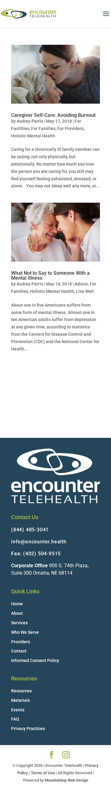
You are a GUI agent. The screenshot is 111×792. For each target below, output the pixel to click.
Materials (20, 700)
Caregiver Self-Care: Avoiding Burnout (53, 115)
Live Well (85, 291)
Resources (21, 690)
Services (19, 622)
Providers (20, 641)
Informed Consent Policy (35, 660)
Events (17, 709)
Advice (81, 283)
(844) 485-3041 (30, 530)
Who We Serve (25, 632)
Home (17, 603)
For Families (43, 128)
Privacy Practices (28, 728)
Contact (19, 651)
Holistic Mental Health (33, 135)
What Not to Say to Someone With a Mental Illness (50, 275)
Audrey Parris (30, 121)
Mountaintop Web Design (66, 780)
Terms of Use (43, 773)
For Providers (70, 128)
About (17, 613)
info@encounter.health (39, 542)
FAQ (15, 719)
